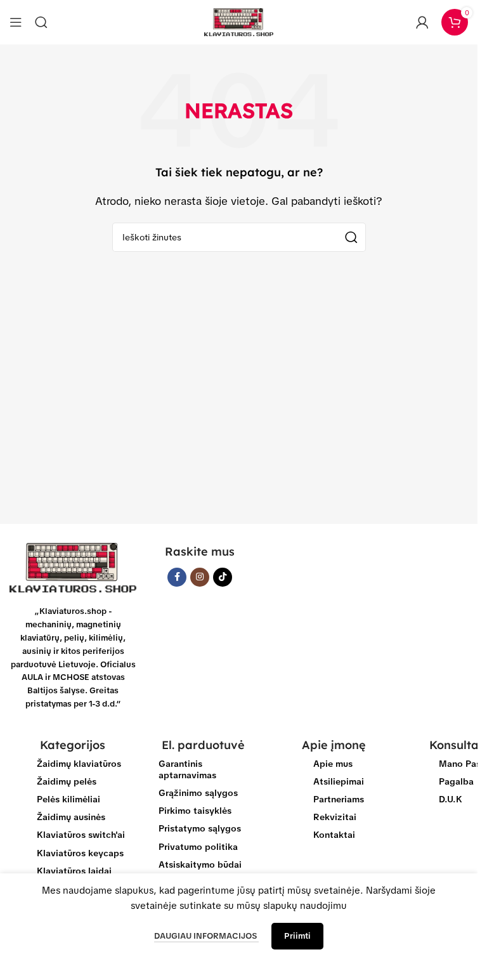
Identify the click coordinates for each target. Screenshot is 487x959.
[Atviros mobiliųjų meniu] (16, 22)
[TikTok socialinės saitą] (222, 577)
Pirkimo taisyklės (195, 810)
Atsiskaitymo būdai (200, 864)
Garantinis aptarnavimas (187, 769)
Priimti (297, 935)
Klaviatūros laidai (74, 871)
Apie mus (333, 763)
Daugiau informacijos (206, 935)
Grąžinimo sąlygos (198, 793)
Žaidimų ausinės (71, 817)
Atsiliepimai (338, 781)
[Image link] (73, 567)
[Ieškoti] (41, 22)
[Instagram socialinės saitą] (199, 577)
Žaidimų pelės (66, 781)
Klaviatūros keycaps (80, 853)
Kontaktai (334, 834)
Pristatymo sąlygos (200, 828)
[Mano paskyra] (422, 22)
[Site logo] (239, 21)
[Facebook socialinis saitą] (176, 577)
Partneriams (338, 799)
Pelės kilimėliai (68, 799)
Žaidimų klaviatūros (79, 763)
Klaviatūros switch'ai (81, 834)
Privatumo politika (198, 846)
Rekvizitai (334, 817)
